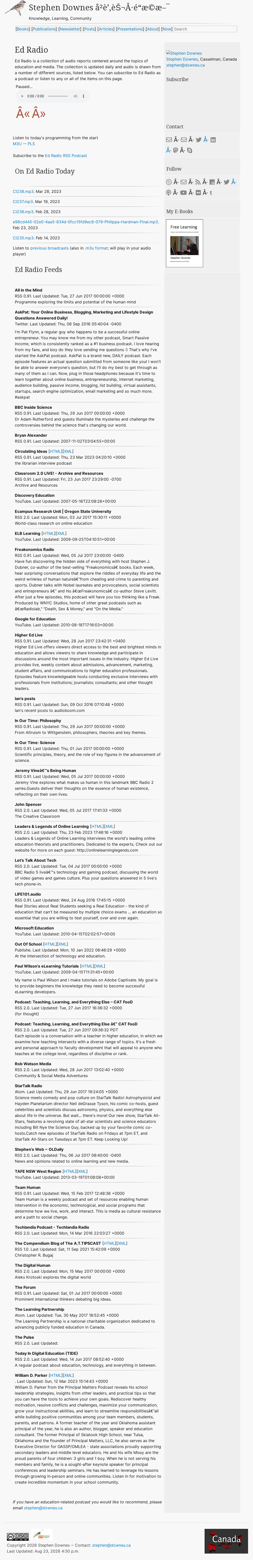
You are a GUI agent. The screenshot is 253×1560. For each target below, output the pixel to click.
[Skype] (189, 150)
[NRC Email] (184, 139)
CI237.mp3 (23, 201)
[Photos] (198, 192)
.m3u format (96, 248)
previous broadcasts (49, 248)
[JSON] (213, 182)
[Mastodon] (175, 150)
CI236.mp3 (23, 211)
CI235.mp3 (23, 237)
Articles (106, 28)
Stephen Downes (182, 59)
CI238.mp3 (23, 191)
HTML (55, 451)
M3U (17, 143)
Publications (44, 28)
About (152, 28)
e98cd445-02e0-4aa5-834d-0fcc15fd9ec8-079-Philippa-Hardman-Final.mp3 (85, 221)
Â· (206, 139)
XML (68, 451)
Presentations (130, 28)
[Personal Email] (169, 139)
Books (23, 28)
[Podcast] (168, 192)
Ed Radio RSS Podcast (66, 155)
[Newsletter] (169, 182)
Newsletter (70, 28)
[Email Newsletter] (184, 182)
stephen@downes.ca (43, 1507)
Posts (89, 28)
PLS (31, 143)
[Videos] (183, 192)
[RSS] (198, 182)
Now (167, 28)
